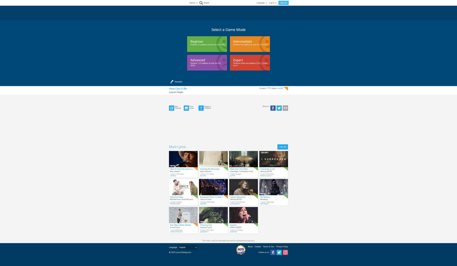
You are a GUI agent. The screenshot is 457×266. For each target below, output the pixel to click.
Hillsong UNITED (266, 171)
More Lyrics (177, 147)
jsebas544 (233, 232)
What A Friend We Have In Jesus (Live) (186, 169)
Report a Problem (207, 107)
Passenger (234, 171)
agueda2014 (204, 232)
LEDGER (238, 227)
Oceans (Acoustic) (237, 197)
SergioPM (203, 204)
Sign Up (283, 3)
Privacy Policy (282, 247)
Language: (173, 247)
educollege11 (264, 204)
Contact (258, 247)
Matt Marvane (175, 199)
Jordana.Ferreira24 (176, 232)
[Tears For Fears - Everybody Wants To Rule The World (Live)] (213, 187)
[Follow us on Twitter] (279, 252)
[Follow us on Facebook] (273, 252)
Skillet (232, 227)
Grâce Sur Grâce (176, 197)
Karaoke (178, 81)
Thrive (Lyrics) (206, 225)
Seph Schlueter (206, 171)
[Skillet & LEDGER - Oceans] (243, 215)
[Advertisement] (228, 13)
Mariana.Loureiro (265, 176)
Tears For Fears (206, 199)
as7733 (232, 176)
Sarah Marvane (187, 199)
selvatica (173, 176)
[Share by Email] (285, 108)
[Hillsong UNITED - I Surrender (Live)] (273, 159)
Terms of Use (268, 247)
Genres (192, 3)
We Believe (265, 197)
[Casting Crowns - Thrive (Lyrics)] (213, 215)
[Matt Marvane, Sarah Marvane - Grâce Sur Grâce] (183, 187)
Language (261, 3)
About (250, 247)
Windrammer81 (175, 204)
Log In (271, 3)
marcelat (203, 176)
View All (282, 147)
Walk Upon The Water (239, 169)
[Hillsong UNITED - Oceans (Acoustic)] (243, 187)
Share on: (266, 106)
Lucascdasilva (235, 204)
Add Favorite (178, 107)
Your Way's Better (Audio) (180, 225)
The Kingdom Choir (246, 171)
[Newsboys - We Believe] (273, 187)
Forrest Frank (175, 227)
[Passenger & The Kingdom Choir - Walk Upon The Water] (243, 159)
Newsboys (264, 199)
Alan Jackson (175, 171)
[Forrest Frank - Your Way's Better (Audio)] (183, 215)
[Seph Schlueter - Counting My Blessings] (213, 159)
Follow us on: (263, 252)
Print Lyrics (192, 107)
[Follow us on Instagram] (285, 252)
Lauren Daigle (176, 92)
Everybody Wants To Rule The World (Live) (217, 197)
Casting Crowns (206, 227)
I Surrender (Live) (267, 169)
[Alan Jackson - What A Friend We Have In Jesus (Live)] (183, 159)
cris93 (280, 88)
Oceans (233, 225)
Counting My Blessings (209, 169)
